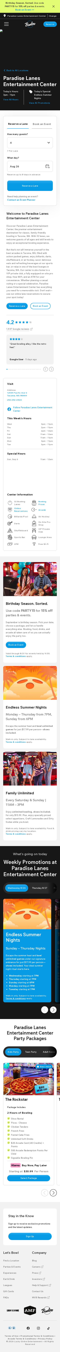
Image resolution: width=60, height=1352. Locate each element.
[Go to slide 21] (34, 369)
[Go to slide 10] (19, 369)
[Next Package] (53, 1192)
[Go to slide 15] (26, 369)
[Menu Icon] (6, 24)
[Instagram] (38, 1328)
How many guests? (17, 134)
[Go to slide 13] (23, 369)
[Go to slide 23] (37, 369)
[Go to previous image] (44, 1009)
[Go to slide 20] (33, 369)
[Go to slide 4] (11, 369)
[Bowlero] (47, 1310)
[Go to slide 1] (7, 369)
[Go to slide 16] (27, 369)
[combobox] (30, 142)
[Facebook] (28, 1328)
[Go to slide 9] (18, 369)
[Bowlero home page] (30, 24)
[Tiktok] (48, 1328)
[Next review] (51, 369)
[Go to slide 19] (31, 369)
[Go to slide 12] (22, 369)
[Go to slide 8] (16, 369)
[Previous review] (45, 369)
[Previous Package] (44, 1192)
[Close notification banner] (54, 6)
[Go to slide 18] (30, 369)
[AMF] (30, 1310)
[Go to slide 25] (40, 369)
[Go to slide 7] (15, 369)
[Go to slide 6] (13, 369)
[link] (50, 24)
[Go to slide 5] (12, 369)
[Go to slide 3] (9, 369)
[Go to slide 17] (29, 369)
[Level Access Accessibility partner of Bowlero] (12, 1327)
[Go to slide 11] (20, 369)
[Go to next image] (53, 1009)
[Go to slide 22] (36, 369)
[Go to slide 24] (39, 369)
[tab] (18, 124)
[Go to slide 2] (8, 369)
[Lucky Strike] (13, 1310)
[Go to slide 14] (25, 369)
